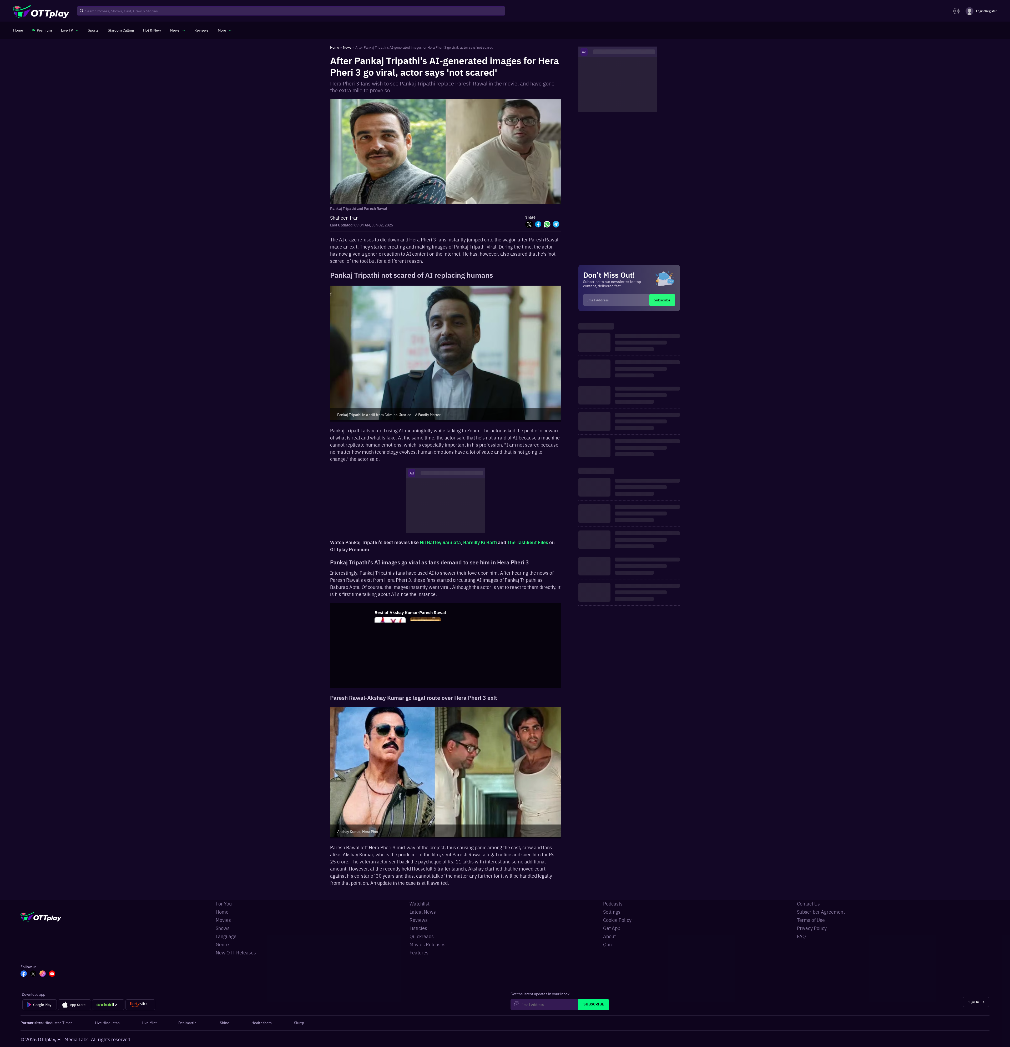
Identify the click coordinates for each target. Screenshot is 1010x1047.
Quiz (608, 944)
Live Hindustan (107, 1022)
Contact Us (808, 903)
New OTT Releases (236, 952)
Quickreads (422, 936)
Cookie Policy (617, 920)
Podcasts (613, 903)
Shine (224, 1022)
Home (222, 911)
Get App (611, 928)
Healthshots (261, 1022)
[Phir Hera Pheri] (390, 670)
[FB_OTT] (24, 974)
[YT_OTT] (52, 974)
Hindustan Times (58, 1022)
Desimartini (188, 1022)
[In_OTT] (42, 974)
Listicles (418, 928)
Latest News (423, 911)
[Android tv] (108, 1004)
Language (226, 936)
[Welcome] (425, 670)
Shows (223, 928)
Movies (223, 920)
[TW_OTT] (33, 974)
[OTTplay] (41, 11)
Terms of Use (811, 920)
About (609, 936)
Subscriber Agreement (821, 911)
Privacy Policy (812, 928)
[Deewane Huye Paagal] (496, 670)
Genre (222, 944)
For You (224, 903)
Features (419, 952)
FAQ (801, 936)
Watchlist (420, 903)
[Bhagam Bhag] (460, 670)
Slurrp (299, 1022)
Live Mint (149, 1022)
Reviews (419, 920)
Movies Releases (428, 944)
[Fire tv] (140, 1004)
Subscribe (662, 299)
